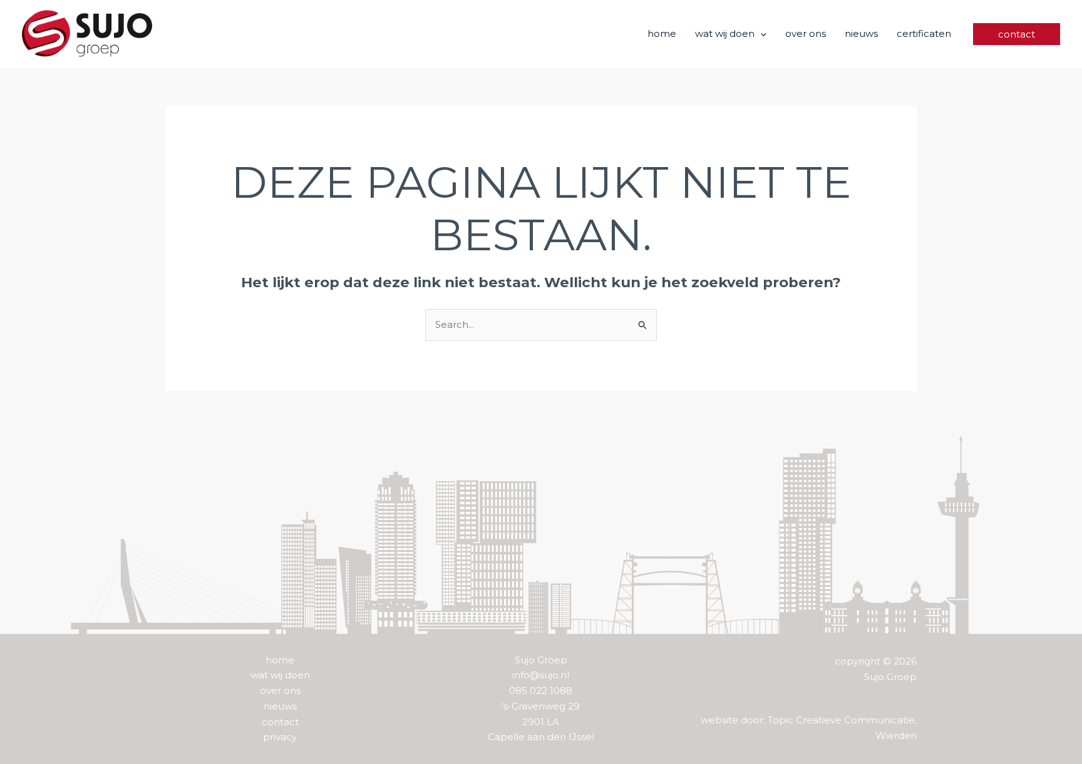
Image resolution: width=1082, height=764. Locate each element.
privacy (280, 737)
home (279, 660)
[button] (760, 34)
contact (280, 722)
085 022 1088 (540, 690)
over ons (280, 690)
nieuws (280, 706)
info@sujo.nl (540, 675)
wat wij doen (280, 675)
